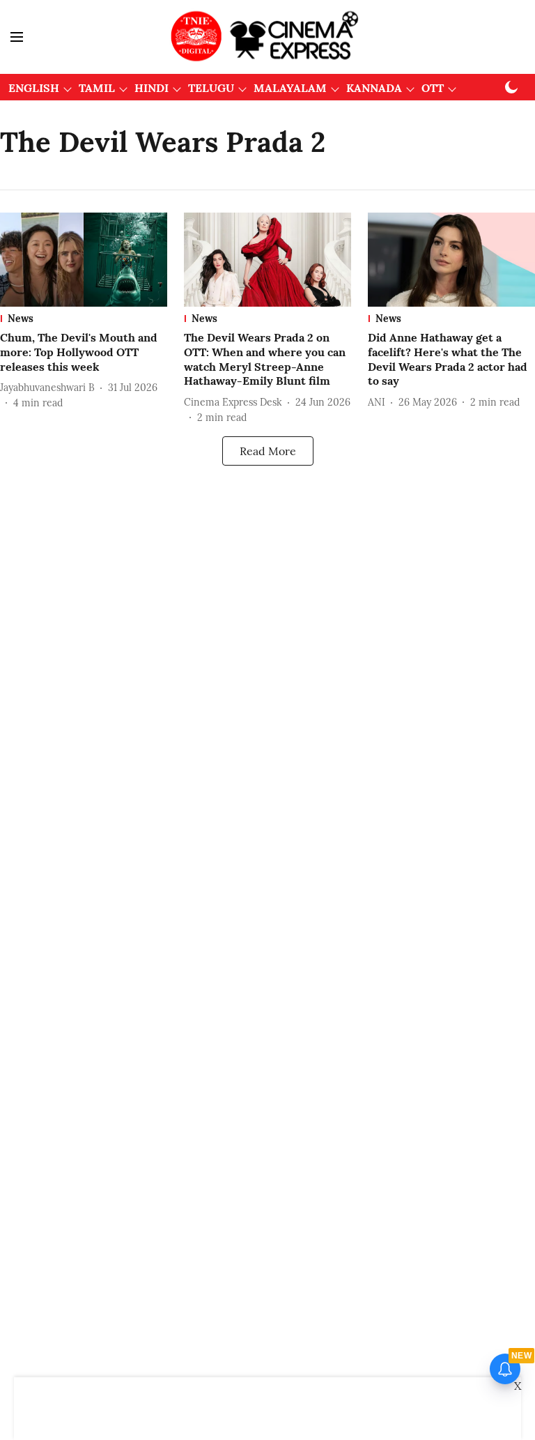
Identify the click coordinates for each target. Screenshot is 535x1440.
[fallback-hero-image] (83, 260)
